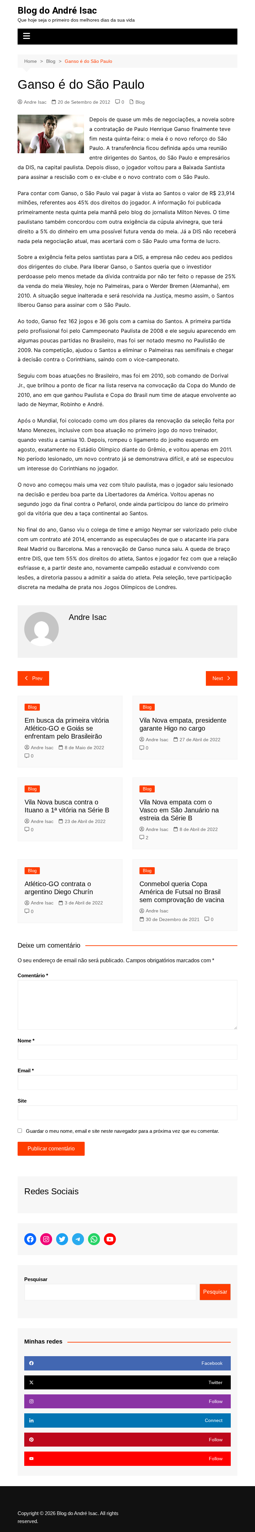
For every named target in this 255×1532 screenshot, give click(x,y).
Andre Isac (35, 102)
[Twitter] (62, 1239)
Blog (140, 102)
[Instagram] (46, 1239)
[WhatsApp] (94, 1239)
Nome (26, 1040)
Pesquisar (35, 1279)
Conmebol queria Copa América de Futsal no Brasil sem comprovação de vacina (181, 891)
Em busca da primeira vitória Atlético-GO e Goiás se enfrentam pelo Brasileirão (67, 728)
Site (22, 1101)
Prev (37, 678)
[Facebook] (30, 1239)
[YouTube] (110, 1239)
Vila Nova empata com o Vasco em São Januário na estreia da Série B (179, 810)
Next (217, 678)
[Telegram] (78, 1239)
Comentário (33, 975)
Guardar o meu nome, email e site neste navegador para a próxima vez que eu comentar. (122, 1131)
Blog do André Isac (57, 10)
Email (26, 1070)
